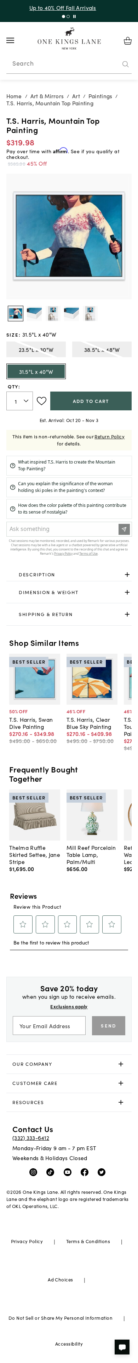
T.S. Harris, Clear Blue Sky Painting (89, 722)
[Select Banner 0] (63, 16)
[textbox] (19, 401)
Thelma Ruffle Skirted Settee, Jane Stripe (34, 854)
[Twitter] (103, 1172)
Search (23, 63)
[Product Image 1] (34, 313)
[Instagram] (34, 1172)
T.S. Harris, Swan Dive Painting (31, 722)
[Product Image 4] (90, 313)
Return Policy (109, 436)
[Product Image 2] (53, 313)
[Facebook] (86, 1172)
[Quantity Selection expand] (27, 400)
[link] (69, 575)
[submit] (125, 64)
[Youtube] (69, 1172)
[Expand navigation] (15, 40)
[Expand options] (127, 574)
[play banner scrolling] (74, 16)
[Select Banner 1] (68, 16)
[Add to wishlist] (41, 401)
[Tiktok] (51, 1172)
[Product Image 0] (15, 313)
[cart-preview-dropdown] (128, 41)
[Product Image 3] (71, 313)
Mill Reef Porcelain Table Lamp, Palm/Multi (91, 854)
